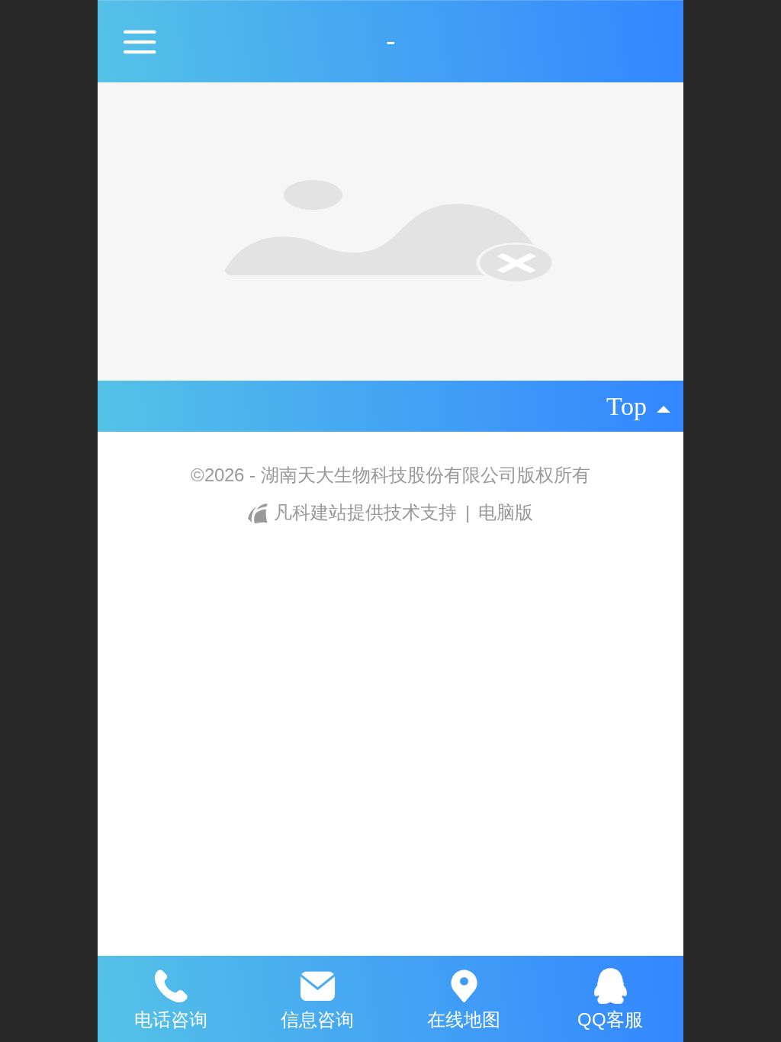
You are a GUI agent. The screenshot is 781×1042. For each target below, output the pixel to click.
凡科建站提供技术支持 (364, 512)
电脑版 (505, 512)
